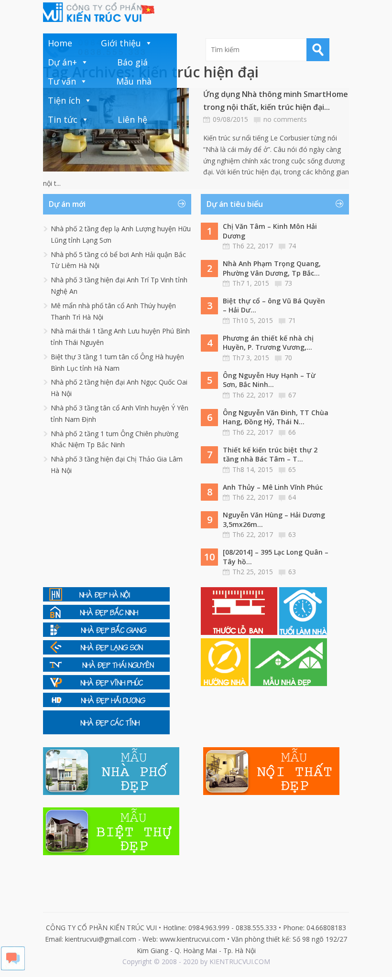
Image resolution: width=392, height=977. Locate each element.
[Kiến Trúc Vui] (98, 12)
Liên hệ (132, 119)
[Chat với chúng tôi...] (13, 967)
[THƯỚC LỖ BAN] (240, 632)
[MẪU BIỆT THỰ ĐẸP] (111, 852)
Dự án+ (62, 62)
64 (292, 497)
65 (292, 469)
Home (60, 43)
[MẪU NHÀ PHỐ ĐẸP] (111, 792)
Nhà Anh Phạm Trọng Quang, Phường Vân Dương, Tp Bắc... (272, 268)
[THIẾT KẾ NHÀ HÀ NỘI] (106, 598)
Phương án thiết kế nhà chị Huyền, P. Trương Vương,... (268, 342)
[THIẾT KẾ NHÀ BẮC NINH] (106, 616)
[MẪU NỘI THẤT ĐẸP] (271, 792)
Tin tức (62, 119)
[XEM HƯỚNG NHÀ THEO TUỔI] (225, 683)
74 (292, 245)
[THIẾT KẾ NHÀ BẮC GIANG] (106, 634)
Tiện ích (64, 100)
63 (292, 534)
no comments (285, 119)
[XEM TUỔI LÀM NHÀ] (303, 632)
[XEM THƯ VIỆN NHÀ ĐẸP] (288, 683)
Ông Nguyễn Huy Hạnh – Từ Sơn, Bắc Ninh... (269, 380)
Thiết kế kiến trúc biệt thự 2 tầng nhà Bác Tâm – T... (270, 454)
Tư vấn (62, 81)
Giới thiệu (121, 43)
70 (288, 357)
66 (292, 432)
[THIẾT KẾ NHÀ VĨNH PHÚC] (106, 686)
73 (288, 283)
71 (292, 320)
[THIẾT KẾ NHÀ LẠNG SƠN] (106, 651)
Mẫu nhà (134, 81)
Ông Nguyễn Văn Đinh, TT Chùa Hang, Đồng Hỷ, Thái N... (275, 417)
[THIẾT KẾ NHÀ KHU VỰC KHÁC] (106, 731)
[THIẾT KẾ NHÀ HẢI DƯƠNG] (106, 704)
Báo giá (132, 62)
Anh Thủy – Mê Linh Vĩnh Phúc (273, 487)
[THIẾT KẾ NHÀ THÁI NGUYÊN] (106, 669)
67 (292, 394)
